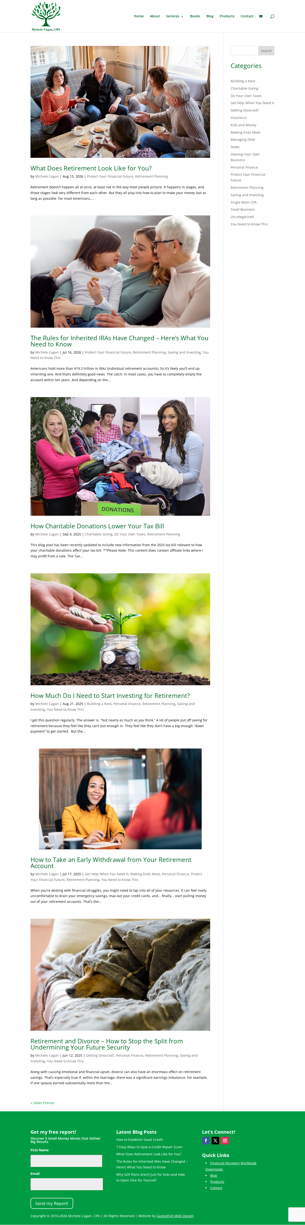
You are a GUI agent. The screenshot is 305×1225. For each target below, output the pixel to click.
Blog (210, 16)
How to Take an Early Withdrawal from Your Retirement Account (110, 862)
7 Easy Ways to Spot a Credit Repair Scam (149, 1147)
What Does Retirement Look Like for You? (91, 168)
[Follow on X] (215, 1140)
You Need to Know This (65, 709)
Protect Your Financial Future (110, 176)
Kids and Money (243, 125)
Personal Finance (127, 703)
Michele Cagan (47, 176)
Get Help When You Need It (106, 874)
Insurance (239, 117)
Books (195, 16)
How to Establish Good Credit (139, 1139)
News (235, 147)
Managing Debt (243, 139)
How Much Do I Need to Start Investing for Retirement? (110, 695)
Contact (247, 16)
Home (139, 16)
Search (266, 51)
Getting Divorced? (100, 1055)
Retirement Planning (151, 176)
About (155, 16)
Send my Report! (51, 1203)
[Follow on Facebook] (206, 1140)
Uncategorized (242, 216)
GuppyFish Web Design (175, 1216)
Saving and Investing (184, 352)
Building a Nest (99, 703)
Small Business (243, 209)
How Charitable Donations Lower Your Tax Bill (97, 526)
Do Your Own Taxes (129, 534)
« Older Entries (42, 1103)
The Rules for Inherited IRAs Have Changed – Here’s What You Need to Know (119, 341)
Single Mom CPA (244, 202)
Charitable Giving (98, 534)
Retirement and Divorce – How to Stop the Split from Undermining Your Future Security (106, 1044)
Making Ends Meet (145, 874)
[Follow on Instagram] (225, 1140)
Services (172, 16)
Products (227, 16)
